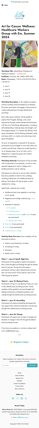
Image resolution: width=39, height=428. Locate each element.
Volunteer (19, 381)
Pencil (7, 227)
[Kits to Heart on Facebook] (13, 399)
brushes (28, 214)
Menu (6, 5)
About (19, 373)
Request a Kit (19, 378)
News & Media (19, 375)
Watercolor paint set (15, 214)
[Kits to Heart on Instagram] (17, 399)
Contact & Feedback (19, 383)
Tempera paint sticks (15, 220)
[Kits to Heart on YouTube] (21, 399)
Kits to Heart (25, 424)
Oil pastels (12, 208)
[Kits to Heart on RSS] (26, 399)
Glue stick (8, 224)
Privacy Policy (20, 386)
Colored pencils (13, 211)
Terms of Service (19, 389)
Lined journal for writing (13, 231)
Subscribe (32, 365)
